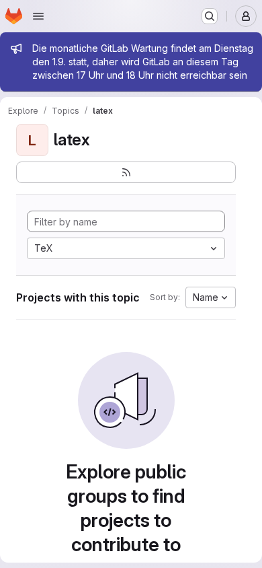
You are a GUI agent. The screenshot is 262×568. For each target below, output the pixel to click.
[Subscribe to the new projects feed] (126, 172)
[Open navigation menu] (38, 16)
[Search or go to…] (210, 16)
